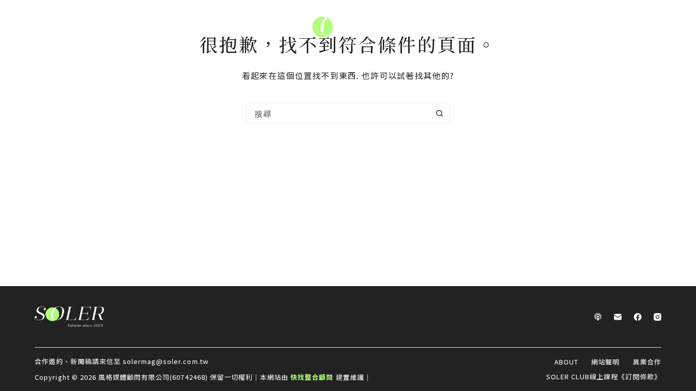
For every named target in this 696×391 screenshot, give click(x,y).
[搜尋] (677, 30)
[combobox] (338, 113)
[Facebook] (637, 317)
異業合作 (647, 362)
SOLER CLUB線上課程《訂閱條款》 (603, 377)
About (566, 362)
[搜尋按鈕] (439, 113)
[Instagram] (657, 317)
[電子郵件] (618, 317)
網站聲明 (605, 362)
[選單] (19, 30)
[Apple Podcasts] (598, 317)
